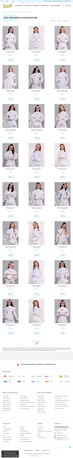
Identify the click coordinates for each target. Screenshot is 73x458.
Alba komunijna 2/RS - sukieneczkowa (36, 52)
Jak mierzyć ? (5, 431)
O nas (4, 435)
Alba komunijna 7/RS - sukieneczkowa (62, 130)
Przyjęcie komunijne (55, 5)
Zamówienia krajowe (7, 437)
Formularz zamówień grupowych (26, 441)
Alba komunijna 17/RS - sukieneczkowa (10, 286)
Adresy (39, 433)
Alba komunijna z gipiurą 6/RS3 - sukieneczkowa (36, 130)
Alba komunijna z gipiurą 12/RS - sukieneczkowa (36, 208)
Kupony (39, 435)
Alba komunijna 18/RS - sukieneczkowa (36, 286)
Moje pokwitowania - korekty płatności (45, 431)
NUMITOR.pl (40, 455)
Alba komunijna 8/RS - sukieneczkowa (10, 169)
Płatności (22, 427)
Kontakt (4, 427)
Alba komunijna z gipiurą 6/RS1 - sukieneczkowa (62, 91)
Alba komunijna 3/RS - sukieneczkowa (63, 52)
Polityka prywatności (24, 431)
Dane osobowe (40, 427)
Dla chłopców (27, 5)
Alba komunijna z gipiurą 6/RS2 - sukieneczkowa (10, 130)
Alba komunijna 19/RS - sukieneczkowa (62, 286)
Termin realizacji (48, 1)
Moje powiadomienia (42, 437)
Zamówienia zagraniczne (7, 439)
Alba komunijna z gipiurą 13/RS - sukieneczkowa (62, 208)
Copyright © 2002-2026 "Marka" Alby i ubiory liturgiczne (36, 453)
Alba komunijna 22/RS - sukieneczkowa (62, 325)
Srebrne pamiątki (45, 5)
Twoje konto (68, 1)
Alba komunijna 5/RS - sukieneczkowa (36, 91)
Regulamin (22, 429)
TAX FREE (22, 435)
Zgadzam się (13, 456)
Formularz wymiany (24, 437)
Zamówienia (40, 429)
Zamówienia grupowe (59, 1)
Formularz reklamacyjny (24, 439)
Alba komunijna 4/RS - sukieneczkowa (10, 91)
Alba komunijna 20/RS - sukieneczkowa (10, 325)
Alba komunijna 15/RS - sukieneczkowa (36, 247)
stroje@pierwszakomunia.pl (61, 435)
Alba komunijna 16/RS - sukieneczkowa (62, 247)
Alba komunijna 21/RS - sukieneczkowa (36, 325)
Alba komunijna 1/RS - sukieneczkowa (10, 52)
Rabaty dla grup (6, 441)
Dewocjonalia (36, 5)
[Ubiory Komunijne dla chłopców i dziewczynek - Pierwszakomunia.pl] (7, 5)
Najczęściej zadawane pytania (26, 433)
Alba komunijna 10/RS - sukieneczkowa (62, 169)
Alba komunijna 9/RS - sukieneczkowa (37, 169)
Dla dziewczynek (19, 5)
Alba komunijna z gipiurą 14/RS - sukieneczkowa (10, 247)
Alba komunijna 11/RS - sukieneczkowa (10, 208)
